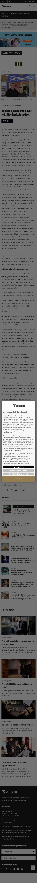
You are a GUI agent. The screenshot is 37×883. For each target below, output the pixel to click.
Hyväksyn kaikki (18, 467)
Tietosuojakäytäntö (18, 479)
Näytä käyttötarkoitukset (18, 474)
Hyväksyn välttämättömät (18, 470)
